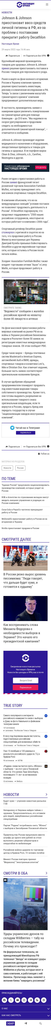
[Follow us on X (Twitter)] (11, 1000)
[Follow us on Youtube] (17, 1000)
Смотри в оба (15, 873)
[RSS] (37, 1000)
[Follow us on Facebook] (4, 1000)
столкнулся (8, 232)
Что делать (41, 167)
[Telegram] (25, 1023)
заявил (13, 182)
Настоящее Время (10, 43)
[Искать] (40, 1023)
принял (5, 68)
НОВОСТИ (11, 794)
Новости (7, 12)
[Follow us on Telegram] (30, 1000)
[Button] (13, 56)
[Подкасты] (43, 1000)
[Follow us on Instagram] (24, 1000)
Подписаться (25, 433)
